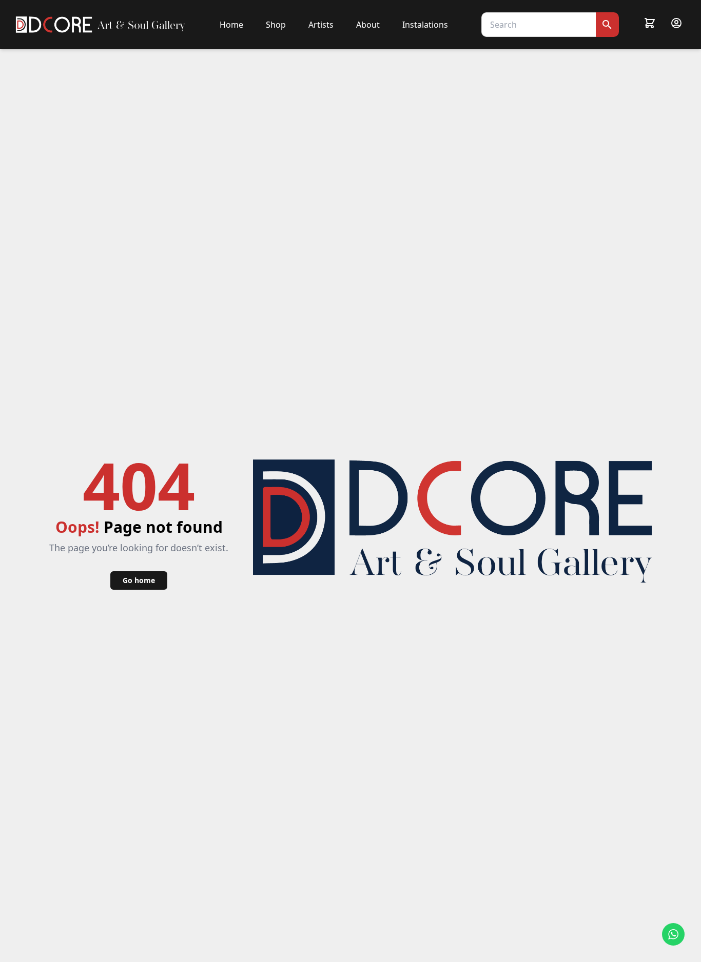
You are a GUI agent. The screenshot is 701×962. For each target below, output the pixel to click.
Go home (139, 580)
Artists (321, 24)
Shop (276, 24)
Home (231, 24)
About (368, 24)
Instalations (425, 24)
